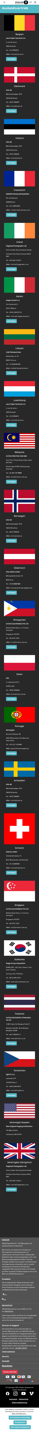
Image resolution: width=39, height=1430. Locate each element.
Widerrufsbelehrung (19, 1403)
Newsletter (7, 1366)
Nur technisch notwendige (20, 1417)
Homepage (11, 59)
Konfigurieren (20, 1422)
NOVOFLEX (9, 1311)
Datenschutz (23, 1399)
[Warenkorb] (34, 2)
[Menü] (4, 2)
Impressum (13, 1399)
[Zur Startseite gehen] (20, 2)
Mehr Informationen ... (19, 1413)
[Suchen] (30, 2)
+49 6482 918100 (21, 1348)
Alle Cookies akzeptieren (20, 1427)
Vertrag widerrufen (9, 1372)
